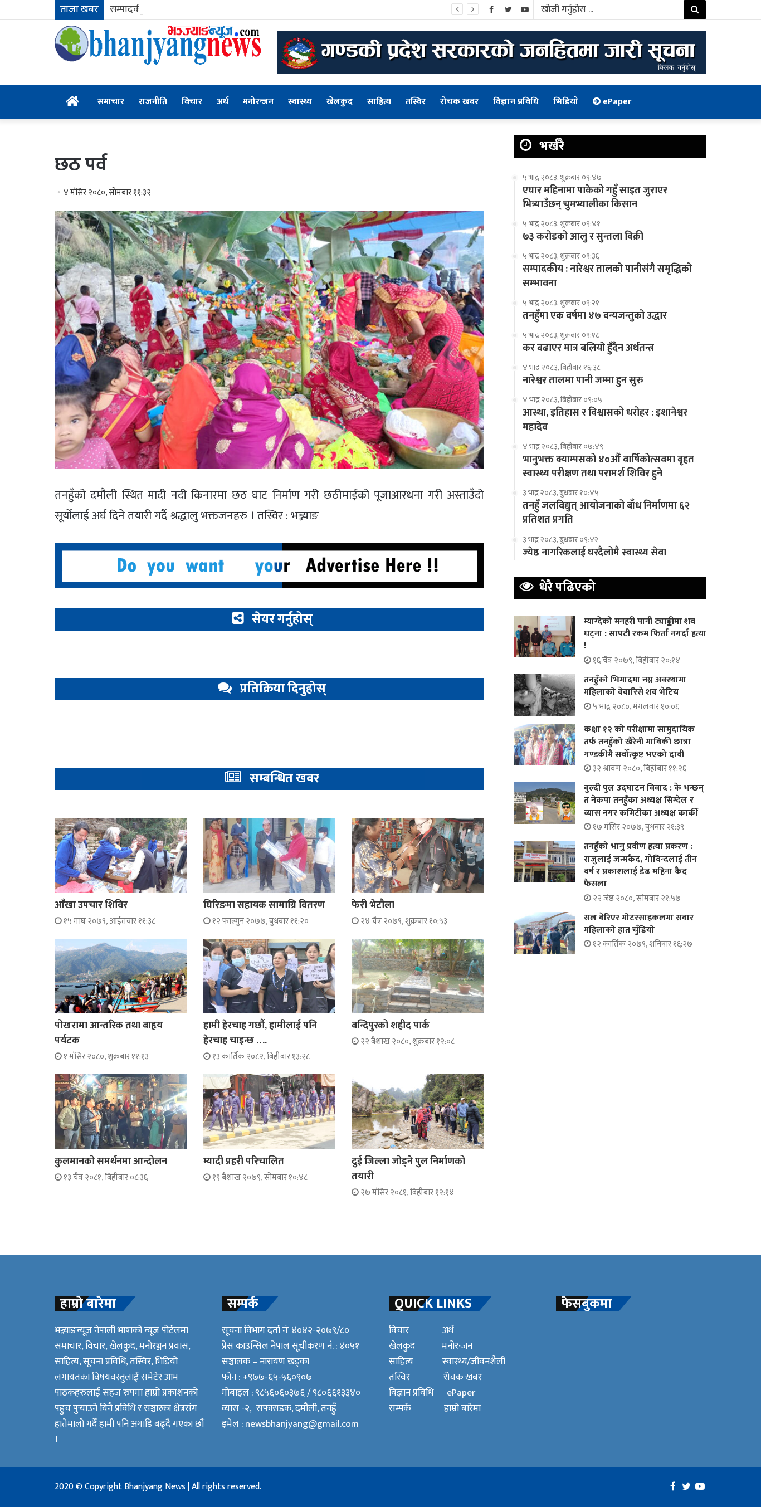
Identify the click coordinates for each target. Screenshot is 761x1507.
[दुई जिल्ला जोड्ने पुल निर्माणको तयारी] (418, 1111)
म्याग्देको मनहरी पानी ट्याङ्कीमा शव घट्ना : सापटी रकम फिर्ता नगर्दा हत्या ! (645, 634)
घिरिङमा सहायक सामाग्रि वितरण (264, 905)
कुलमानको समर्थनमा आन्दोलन (111, 1161)
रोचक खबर (459, 101)
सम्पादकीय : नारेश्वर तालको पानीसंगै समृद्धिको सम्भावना (210, 9)
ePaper (616, 101)
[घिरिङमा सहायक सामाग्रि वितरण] (269, 855)
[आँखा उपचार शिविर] (121, 855)
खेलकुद (339, 101)
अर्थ (222, 101)
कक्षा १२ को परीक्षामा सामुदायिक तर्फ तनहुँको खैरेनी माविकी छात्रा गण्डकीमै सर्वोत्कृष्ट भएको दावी (639, 742)
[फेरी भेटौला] (418, 855)
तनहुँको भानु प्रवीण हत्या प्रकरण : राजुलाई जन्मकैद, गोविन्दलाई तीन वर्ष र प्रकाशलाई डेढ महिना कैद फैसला (640, 865)
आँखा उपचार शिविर (91, 905)
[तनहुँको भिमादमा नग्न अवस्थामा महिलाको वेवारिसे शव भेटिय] (544, 695)
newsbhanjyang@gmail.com (302, 1424)
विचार (192, 101)
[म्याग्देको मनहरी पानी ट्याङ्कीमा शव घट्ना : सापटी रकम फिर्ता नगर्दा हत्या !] (544, 636)
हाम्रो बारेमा (462, 1408)
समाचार (110, 101)
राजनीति (153, 101)
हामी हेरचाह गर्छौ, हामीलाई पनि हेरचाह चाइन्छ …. (260, 1033)
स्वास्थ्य (300, 101)
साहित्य (379, 101)
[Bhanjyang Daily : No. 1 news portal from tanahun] (158, 45)
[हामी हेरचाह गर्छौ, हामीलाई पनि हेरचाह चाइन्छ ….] (269, 976)
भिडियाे (565, 101)
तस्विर (416, 101)
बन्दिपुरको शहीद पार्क (391, 1025)
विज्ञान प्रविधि (516, 101)
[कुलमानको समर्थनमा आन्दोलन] (121, 1111)
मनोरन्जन (258, 101)
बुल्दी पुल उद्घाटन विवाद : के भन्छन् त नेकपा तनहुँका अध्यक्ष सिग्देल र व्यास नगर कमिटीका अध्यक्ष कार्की (644, 801)
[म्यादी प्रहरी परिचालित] (269, 1111)
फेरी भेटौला (373, 905)
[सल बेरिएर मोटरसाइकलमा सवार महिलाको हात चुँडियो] (544, 933)
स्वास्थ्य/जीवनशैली (473, 1361)
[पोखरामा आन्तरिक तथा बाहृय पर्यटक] (121, 976)
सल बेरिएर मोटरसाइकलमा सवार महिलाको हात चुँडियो (639, 924)
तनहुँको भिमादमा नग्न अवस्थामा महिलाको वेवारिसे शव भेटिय (635, 686)
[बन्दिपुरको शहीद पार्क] (418, 976)
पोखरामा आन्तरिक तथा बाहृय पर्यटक (109, 1033)
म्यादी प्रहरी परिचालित (243, 1161)
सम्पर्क (400, 1408)
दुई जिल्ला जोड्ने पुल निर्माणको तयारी (408, 1169)
